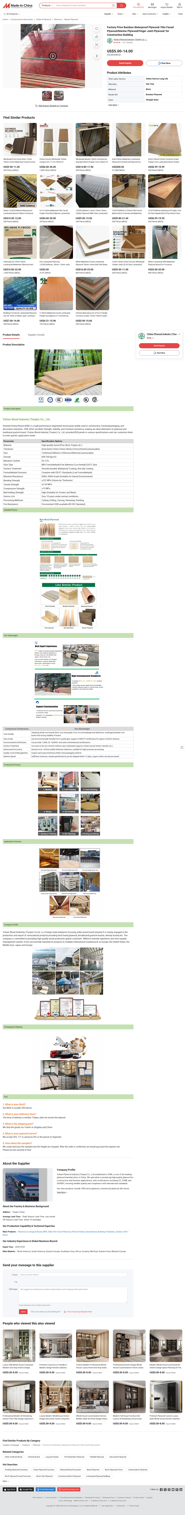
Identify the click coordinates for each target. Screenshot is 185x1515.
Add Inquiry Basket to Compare (53, 105)
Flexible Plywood (97, 1457)
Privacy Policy (134, 1506)
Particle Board (78, 1231)
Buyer (120, 14)
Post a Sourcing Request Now (78, 1311)
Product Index (139, 1497)
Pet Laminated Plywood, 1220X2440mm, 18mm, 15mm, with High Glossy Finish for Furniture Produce (55, 263)
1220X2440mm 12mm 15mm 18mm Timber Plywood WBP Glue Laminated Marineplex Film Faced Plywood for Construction (91, 212)
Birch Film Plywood (44, 1476)
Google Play (26, 1489)
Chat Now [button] (166, 63)
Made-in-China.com (81, 1500)
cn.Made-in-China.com (118, 1500)
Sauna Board (91, 1231)
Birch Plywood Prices (114, 1469)
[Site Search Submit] (121, 5)
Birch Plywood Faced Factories (18, 1476)
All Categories (12, 14)
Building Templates (106, 1231)
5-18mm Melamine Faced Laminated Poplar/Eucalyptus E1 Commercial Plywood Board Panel (55, 315)
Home (5, 19)
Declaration (121, 1506)
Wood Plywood (93, 1469)
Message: (14, 1289)
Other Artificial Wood (13, 1457)
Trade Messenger (45, 1489)
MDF (45, 1231)
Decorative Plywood (118, 1457)
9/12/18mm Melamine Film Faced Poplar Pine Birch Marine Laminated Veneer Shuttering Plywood (55, 212)
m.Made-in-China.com (99, 1500)
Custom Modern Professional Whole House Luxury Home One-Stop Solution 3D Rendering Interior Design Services (92, 1367)
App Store (9, 1489)
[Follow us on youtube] (173, 1489)
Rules (180, 14)
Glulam (119, 1231)
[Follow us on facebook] (161, 1489)
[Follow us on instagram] (169, 1489)
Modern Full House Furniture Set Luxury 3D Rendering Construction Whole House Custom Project (127, 1419)
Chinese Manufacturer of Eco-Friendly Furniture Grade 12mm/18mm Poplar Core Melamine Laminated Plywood (91, 315)
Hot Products (37, 1497)
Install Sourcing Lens (70, 1489)
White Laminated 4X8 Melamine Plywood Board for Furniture (161, 263)
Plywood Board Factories (70, 1469)
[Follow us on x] (165, 1489)
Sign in (179, 7)
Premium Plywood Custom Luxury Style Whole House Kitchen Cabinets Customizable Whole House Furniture (165, 1419)
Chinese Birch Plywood (137, 1469)
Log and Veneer (52, 1457)
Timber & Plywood (43, 19)
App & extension (149, 14)
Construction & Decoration (22, 19)
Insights (149, 1497)
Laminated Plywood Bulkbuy (98, 1476)
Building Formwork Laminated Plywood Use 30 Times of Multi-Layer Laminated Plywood (19, 315)
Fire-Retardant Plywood (74, 1457)
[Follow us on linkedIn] (180, 1489)
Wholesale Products (92, 1497)
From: (15, 1275)
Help (134, 14)
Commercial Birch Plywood (69, 1476)
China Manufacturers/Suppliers (70, 1497)
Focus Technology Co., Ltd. (74, 1506)
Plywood (57, 19)
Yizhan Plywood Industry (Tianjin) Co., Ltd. (130, 39)
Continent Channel (124, 1497)
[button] (113, 5)
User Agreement (107, 1506)
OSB (50, 1231)
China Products (51, 1497)
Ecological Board (34, 1231)
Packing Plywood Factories (16, 1469)
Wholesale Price (108, 1497)
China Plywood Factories (43, 1469)
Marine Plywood (71, 19)
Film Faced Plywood (62, 1231)
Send (23, 1311)
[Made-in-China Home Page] (17, 5)
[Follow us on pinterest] (177, 1489)
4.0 (150, 338)
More (5, 1481)
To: (16, 1282)
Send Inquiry (125, 63)
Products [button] (46, 5)
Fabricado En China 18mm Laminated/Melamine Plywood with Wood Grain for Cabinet (18, 263)
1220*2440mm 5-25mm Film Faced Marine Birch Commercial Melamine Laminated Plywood (127, 212)
